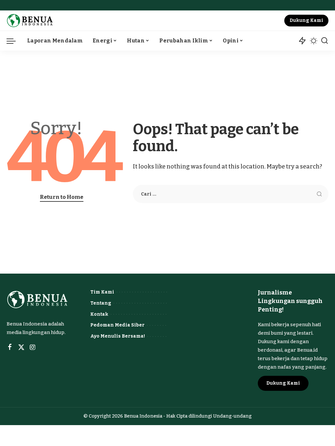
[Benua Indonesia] (30, 20)
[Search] (324, 41)
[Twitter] (21, 347)
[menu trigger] (14, 41)
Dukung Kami (306, 20)
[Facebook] (10, 347)
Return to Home (61, 197)
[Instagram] (32, 347)
